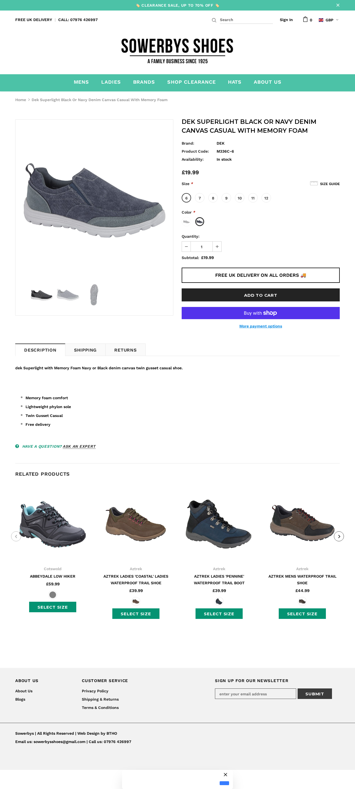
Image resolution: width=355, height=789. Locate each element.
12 (266, 198)
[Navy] (219, 601)
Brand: (188, 143)
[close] (338, 5)
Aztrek (136, 569)
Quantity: (190, 236)
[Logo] (177, 49)
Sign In (286, 19)
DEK (221, 143)
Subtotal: (190, 257)
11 (253, 198)
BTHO (111, 733)
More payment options (260, 326)
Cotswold (53, 569)
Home (20, 100)
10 (240, 198)
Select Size (52, 607)
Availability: (193, 159)
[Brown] (136, 601)
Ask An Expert (79, 446)
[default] (224, 783)
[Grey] (53, 595)
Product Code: (195, 151)
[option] (94, 198)
